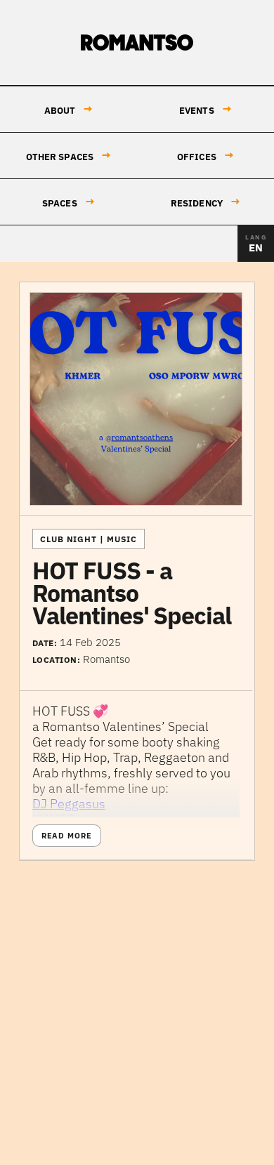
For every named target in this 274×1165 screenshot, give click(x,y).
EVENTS (205, 109)
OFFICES (205, 155)
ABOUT (68, 109)
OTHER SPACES (69, 155)
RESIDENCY (205, 202)
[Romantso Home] (137, 43)
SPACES (68, 202)
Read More (66, 836)
